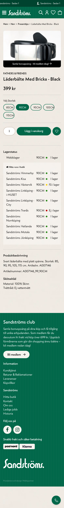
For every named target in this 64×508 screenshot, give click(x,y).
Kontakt (7, 401)
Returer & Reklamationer (17, 374)
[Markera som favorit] (57, 131)
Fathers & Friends (15, 73)
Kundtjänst (9, 370)
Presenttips (23, 23)
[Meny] (4, 12)
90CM (22, 107)
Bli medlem (14, 354)
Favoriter (53, 12)
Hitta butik (9, 397)
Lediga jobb (10, 409)
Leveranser (9, 379)
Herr (13, 23)
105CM (50, 107)
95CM (37, 107)
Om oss (8, 405)
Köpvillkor (9, 383)
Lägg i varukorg (34, 131)
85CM (9, 107)
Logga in (47, 12)
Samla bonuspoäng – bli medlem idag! (30, 63)
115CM (10, 115)
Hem (5, 23)
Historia (8, 413)
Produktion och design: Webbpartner (18, 480)
